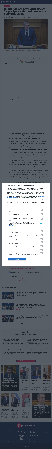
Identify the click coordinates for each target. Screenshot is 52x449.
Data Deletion (19, 263)
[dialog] (26, 224)
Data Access (26, 263)
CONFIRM (17, 259)
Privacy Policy (33, 263)
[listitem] (26, 207)
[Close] (48, 185)
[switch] (41, 210)
